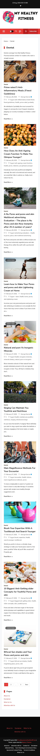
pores (10, 166)
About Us (7, 696)
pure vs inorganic (25, 359)
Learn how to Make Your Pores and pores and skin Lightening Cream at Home (19, 287)
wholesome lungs (22, 419)
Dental (6, 84)
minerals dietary (9, 359)
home (26, 296)
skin (15, 603)
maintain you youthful (26, 417)
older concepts (9, 603)
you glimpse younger (26, 166)
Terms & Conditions (29, 750)
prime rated (23, 102)
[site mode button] (12, 31)
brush (16, 537)
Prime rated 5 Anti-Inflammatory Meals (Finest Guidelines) (17, 90)
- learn (17, 296)
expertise (22, 537)
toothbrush (18, 540)
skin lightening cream (11, 299)
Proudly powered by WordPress (26, 740)
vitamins (16, 166)
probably (31, 102)
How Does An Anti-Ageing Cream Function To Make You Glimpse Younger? (18, 154)
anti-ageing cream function (23, 163)
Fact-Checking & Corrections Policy (25, 748)
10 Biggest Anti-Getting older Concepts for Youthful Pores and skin (20, 591)
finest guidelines (9, 102)
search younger (9, 540)
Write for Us (8, 702)
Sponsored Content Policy (14, 750)
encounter (18, 477)
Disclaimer (7, 699)
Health (17, 102)
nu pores (7, 235)
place (12, 235)
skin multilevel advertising (22, 235)
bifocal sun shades (21, 661)
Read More (7, 119)
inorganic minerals (26, 357)
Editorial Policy (9, 748)
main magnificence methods (13, 480)
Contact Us (26, 745)
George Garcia (25, 97)
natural (17, 359)
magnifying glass (9, 664)
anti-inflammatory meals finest (24, 100)
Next (26, 684)
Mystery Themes (26, 742)
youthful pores (22, 603)
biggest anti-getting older (23, 601)
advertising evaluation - (22, 233)
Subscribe (33, 31)
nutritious (7, 419)
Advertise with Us (9, 705)
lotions (29, 477)
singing (13, 419)
